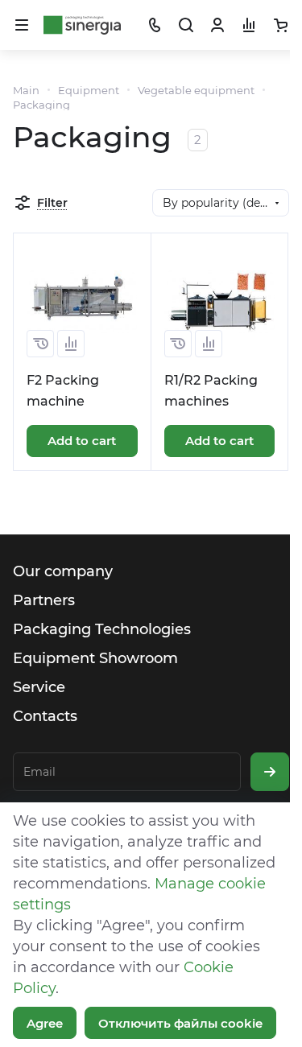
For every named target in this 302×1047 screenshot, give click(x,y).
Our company (63, 571)
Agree (45, 1023)
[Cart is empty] (280, 25)
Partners (44, 600)
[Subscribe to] (269, 771)
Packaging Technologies (102, 629)
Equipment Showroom (95, 658)
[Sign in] (217, 25)
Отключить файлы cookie (180, 1023)
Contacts (45, 716)
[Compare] (71, 344)
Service (39, 687)
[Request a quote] (40, 344)
